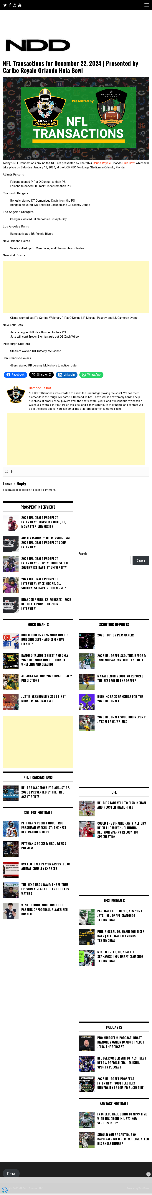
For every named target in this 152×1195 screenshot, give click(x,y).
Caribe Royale (102, 163)
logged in (25, 489)
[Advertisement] (76, 287)
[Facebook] (11, 472)
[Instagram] (6, 472)
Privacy (11, 1173)
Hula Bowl (129, 163)
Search (83, 553)
